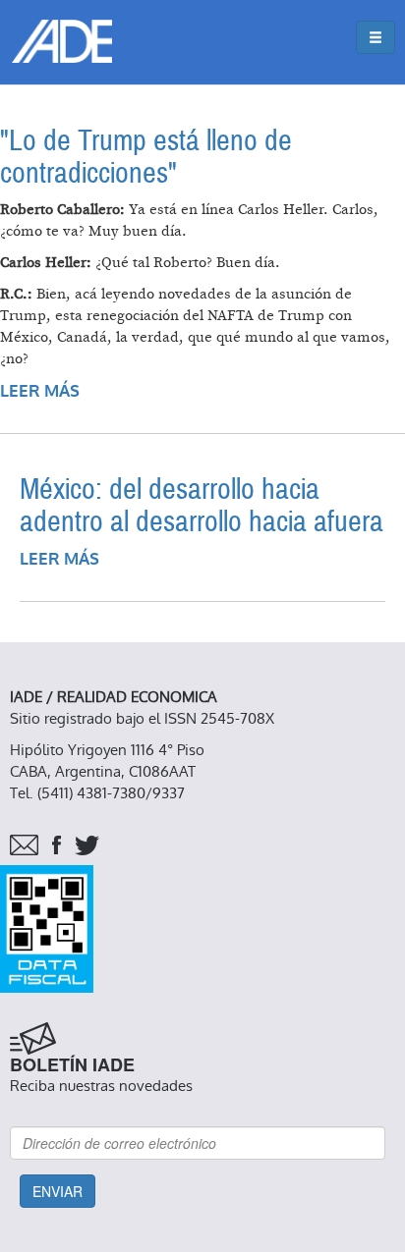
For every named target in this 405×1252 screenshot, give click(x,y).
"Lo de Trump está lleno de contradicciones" (146, 157)
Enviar (57, 1191)
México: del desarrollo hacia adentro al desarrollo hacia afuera (201, 505)
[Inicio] (62, 41)
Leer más (40, 391)
